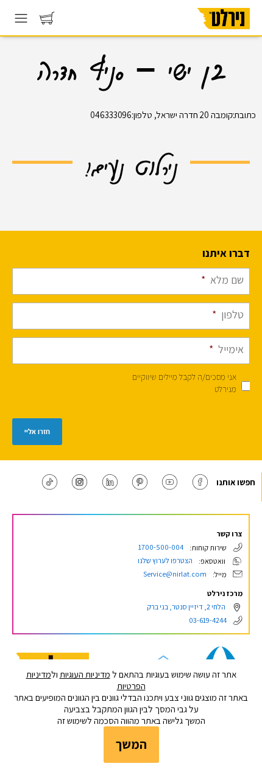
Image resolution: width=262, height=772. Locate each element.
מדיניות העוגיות (85, 674)
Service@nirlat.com (175, 574)
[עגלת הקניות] (47, 21)
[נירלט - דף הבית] (223, 33)
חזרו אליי (37, 431)
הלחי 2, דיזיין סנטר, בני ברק (186, 607)
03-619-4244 (208, 620)
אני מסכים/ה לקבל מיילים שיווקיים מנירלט (184, 383)
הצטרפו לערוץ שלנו (165, 560)
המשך (131, 744)
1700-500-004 (160, 547)
